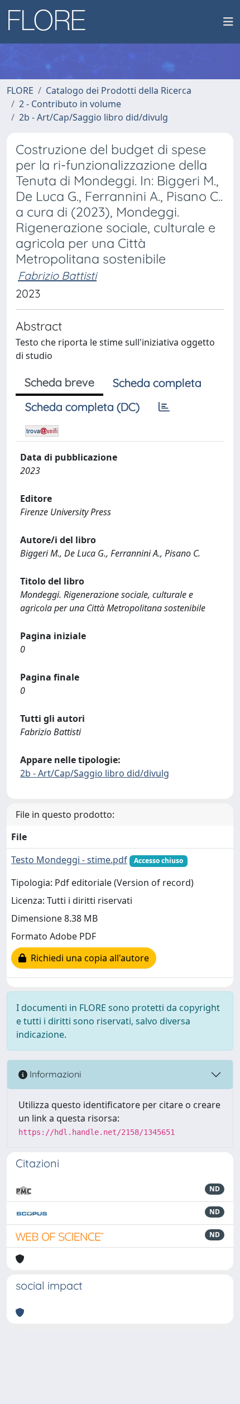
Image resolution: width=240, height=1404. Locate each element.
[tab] (164, 407)
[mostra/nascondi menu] (228, 21)
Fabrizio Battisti (57, 275)
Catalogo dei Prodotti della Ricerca (118, 90)
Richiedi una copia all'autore (87, 958)
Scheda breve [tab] (59, 382)
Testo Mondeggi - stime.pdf (69, 860)
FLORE (20, 90)
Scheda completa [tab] (157, 383)
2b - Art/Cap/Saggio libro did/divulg (93, 117)
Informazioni (54, 1074)
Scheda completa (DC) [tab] (82, 407)
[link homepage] (51, 22)
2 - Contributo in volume (70, 104)
